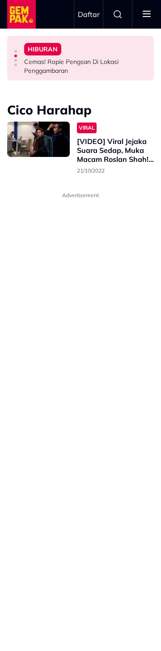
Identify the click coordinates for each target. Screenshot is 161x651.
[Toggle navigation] (146, 14)
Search (117, 14)
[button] (15, 51)
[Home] (21, 14)
